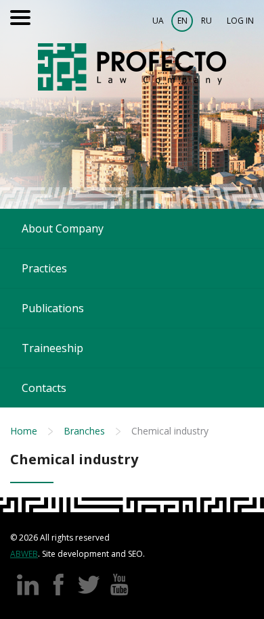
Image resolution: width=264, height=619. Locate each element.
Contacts (44, 387)
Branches (84, 430)
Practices (44, 268)
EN (182, 20)
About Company (63, 228)
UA (158, 20)
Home (23, 430)
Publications (53, 308)
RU (206, 20)
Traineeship (52, 348)
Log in (240, 20)
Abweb (24, 554)
